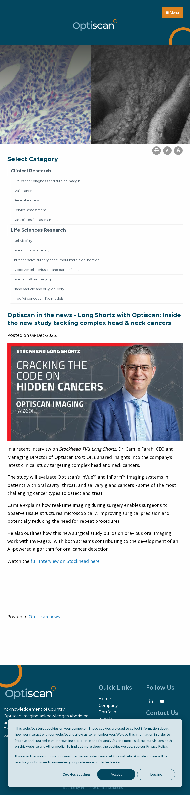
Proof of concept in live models (38, 298)
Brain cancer (23, 191)
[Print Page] (156, 150)
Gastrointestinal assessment (35, 220)
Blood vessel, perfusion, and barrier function (48, 270)
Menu (174, 12)
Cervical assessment (29, 210)
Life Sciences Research (38, 230)
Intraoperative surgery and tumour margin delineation (56, 260)
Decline (156, 774)
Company (108, 705)
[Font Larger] (178, 150)
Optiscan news (44, 617)
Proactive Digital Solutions (102, 787)
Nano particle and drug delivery (38, 289)
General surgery (26, 200)
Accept (116, 774)
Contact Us (162, 712)
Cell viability (22, 241)
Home (105, 698)
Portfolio (107, 712)
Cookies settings (76, 774)
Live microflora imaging (32, 279)
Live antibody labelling (31, 250)
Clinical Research (31, 171)
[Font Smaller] (167, 150)
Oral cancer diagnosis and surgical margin (46, 181)
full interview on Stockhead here (65, 561)
